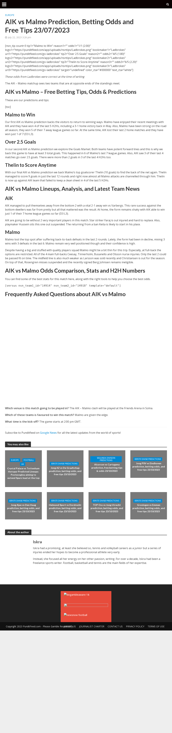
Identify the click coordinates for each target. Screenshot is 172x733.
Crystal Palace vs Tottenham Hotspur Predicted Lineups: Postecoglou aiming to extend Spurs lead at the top (23, 473)
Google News (48, 433)
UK (22, 464)
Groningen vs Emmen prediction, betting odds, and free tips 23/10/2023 (148, 508)
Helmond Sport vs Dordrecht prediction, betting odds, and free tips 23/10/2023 (65, 508)
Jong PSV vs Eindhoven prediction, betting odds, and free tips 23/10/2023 (148, 466)
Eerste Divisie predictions (64, 463)
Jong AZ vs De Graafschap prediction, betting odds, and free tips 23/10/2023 (65, 471)
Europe (9, 15)
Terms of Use (156, 626)
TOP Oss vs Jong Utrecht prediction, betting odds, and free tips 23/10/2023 (107, 508)
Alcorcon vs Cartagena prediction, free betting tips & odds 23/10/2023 (106, 467)
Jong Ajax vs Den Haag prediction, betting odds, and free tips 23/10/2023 (23, 508)
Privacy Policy (135, 626)
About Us (70, 626)
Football (29, 460)
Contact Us (115, 626)
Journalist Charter (91, 626)
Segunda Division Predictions (106, 459)
